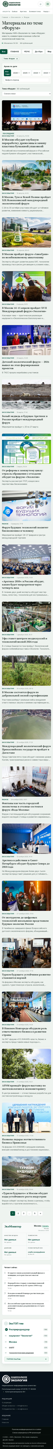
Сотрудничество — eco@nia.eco (15, 1409)
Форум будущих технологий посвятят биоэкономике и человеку (25, 529)
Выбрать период (12, 80)
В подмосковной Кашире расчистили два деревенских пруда (26, 1294)
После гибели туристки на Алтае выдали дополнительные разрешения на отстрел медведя (26, 1305)
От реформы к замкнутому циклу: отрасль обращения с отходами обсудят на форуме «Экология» (22, 474)
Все (3, 52)
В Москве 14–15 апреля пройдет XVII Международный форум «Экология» (24, 309)
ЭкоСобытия (8, 136)
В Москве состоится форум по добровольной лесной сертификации (25, 693)
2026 (16, 73)
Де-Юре (39, 52)
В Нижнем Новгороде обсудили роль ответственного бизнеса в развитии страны (24, 1032)
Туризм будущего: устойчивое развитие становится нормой (26, 976)
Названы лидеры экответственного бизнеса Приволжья (23, 1141)
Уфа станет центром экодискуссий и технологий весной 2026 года (24, 640)
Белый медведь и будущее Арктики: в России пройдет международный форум (24, 419)
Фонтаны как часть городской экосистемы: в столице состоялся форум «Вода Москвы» (22, 806)
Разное (5, 524)
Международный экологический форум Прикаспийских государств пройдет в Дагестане (26, 749)
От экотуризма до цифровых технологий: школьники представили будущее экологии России (25, 921)
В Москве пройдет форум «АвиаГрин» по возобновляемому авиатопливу (25, 255)
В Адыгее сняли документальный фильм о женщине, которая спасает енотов (26, 1274)
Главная (5, 17)
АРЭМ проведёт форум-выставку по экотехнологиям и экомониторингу (24, 1087)
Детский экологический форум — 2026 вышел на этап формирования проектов (25, 365)
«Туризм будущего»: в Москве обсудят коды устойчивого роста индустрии (25, 1194)
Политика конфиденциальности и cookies (26, 1429)
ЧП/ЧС (27, 52)
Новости (5, 1422)
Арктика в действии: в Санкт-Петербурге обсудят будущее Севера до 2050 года (26, 863)
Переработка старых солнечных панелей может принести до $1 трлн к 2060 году (26, 1284)
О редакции (6, 1402)
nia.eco (11, 1440)
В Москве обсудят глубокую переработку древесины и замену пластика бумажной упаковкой (24, 143)
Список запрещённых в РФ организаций (26, 1433)
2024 (36, 73)
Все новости (16, 17)
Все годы (7, 73)
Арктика (23, 11)
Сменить (45, 1226)
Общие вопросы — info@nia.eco (15, 1406)
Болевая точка (35, 11)
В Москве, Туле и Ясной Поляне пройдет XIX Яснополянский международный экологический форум (26, 200)
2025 (26, 73)
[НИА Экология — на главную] (11, 4)
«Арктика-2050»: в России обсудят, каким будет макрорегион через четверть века (23, 585)
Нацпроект (47, 11)
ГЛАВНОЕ (14, 52)
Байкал (14, 11)
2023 (47, 73)
